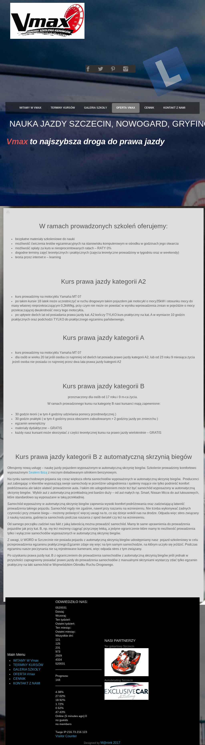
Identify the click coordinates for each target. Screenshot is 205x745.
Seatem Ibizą (38, 472)
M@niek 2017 (110, 742)
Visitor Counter (66, 736)
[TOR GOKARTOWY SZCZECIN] (127, 662)
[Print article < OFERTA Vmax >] (9, 212)
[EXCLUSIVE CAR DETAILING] (127, 690)
